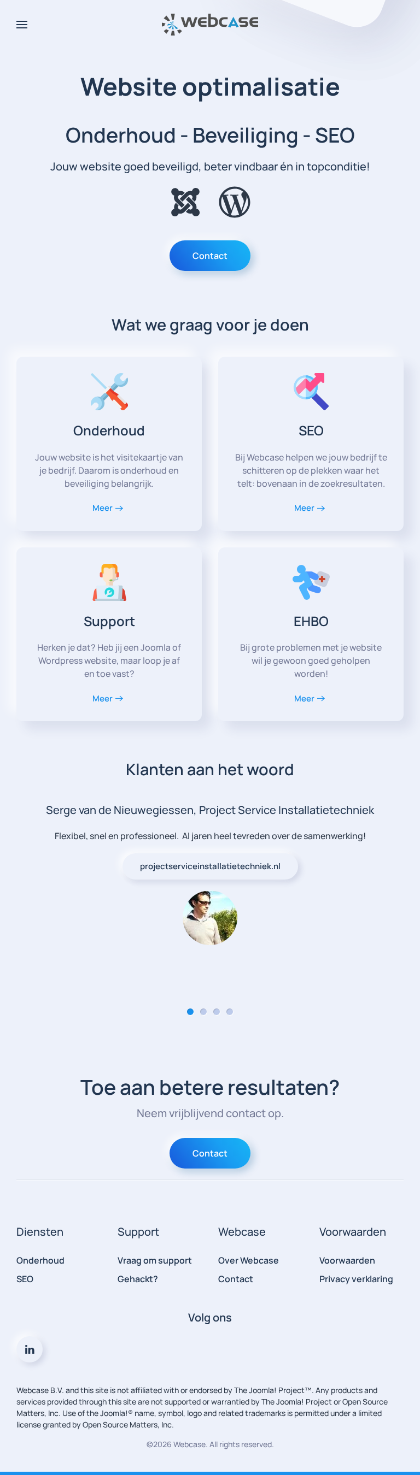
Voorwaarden (347, 1260)
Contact (210, 256)
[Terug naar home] (210, 24)
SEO (24, 1279)
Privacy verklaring (356, 1279)
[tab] (190, 1011)
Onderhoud (40, 1260)
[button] (21, 24)
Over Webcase (248, 1260)
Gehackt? (138, 1279)
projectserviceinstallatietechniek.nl (210, 866)
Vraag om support (155, 1260)
